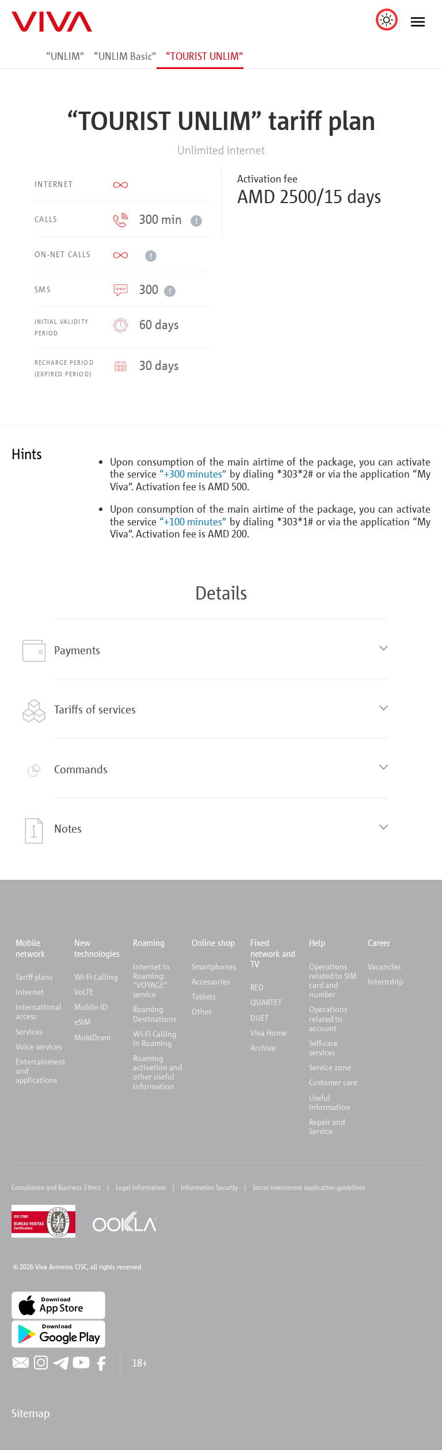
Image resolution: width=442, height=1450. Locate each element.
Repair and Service (327, 1126)
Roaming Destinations (154, 1013)
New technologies (97, 947)
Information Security (209, 1187)
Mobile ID (91, 1007)
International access (39, 1011)
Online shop (213, 942)
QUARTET (266, 1002)
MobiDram (92, 1037)
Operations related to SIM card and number (333, 980)
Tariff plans (34, 977)
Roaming (149, 942)
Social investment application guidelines (309, 1187)
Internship (385, 981)
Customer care (333, 1082)
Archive (263, 1047)
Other (202, 1011)
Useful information (329, 1102)
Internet (30, 992)
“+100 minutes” (193, 521)
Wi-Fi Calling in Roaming (154, 1038)
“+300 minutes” (193, 473)
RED (257, 987)
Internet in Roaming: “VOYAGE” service (151, 980)
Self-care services (323, 1047)
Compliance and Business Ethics (56, 1187)
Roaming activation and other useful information (157, 1072)
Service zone (330, 1067)
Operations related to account (328, 1018)
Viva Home (268, 1032)
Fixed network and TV (272, 953)
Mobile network (30, 947)
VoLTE (84, 992)
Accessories (211, 981)
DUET (259, 1017)
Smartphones (214, 966)
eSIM (82, 1022)
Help (317, 942)
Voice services (39, 1046)
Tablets (203, 996)
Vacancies (384, 966)
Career (379, 942)
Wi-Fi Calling (95, 977)
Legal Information (141, 1187)
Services (29, 1031)
